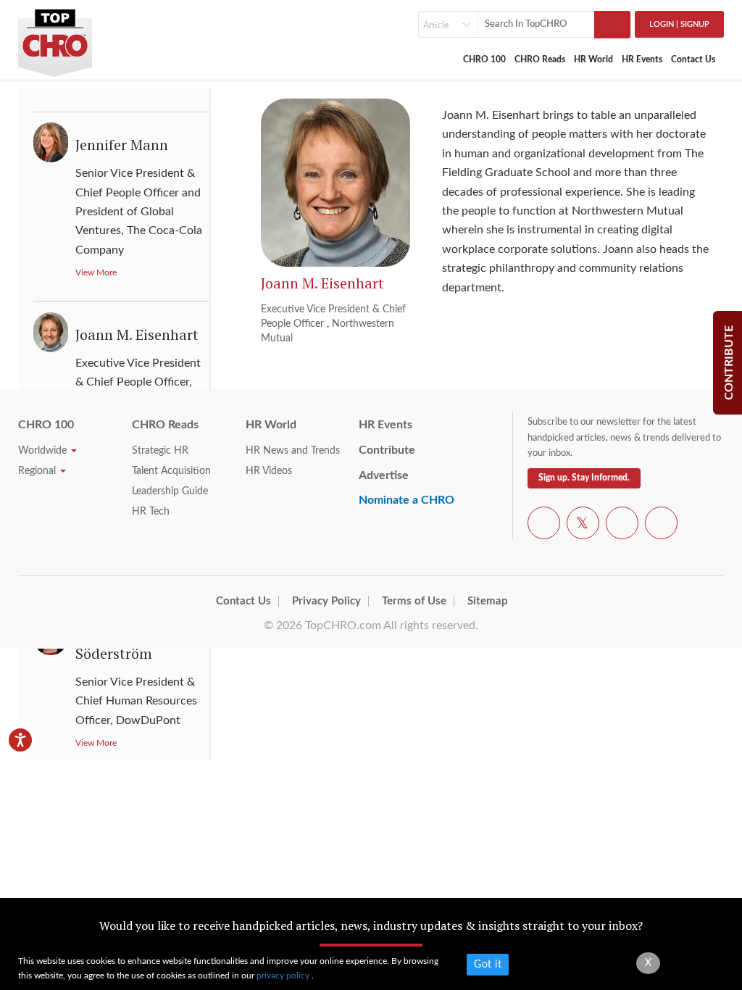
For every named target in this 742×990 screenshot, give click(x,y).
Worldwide (44, 451)
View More (96, 272)
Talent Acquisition (171, 471)
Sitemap (487, 601)
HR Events (642, 59)
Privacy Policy (326, 601)
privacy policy (284, 975)
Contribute (387, 450)
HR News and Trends (293, 451)
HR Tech (151, 512)
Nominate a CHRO (406, 500)
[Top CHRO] (55, 38)
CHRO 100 (484, 59)
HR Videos (269, 471)
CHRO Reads (539, 59)
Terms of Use (414, 601)
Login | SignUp (679, 24)
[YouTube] (622, 525)
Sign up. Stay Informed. (584, 477)
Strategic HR (160, 451)
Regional (38, 471)
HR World (593, 59)
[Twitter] (583, 525)
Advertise (384, 475)
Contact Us (693, 59)
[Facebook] (543, 525)
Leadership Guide (170, 491)
